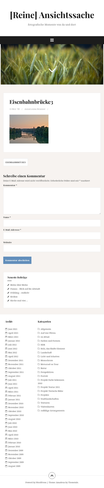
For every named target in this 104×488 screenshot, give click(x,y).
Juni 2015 (12, 329)
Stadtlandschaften (50, 398)
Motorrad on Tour (49, 364)
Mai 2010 (12, 430)
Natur (44, 368)
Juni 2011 (12, 383)
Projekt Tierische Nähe (52, 391)
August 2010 (14, 419)
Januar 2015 (14, 340)
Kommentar (10, 185)
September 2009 (16, 462)
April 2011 (13, 387)
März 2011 (13, 391)
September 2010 (16, 415)
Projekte (45, 395)
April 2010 (13, 434)
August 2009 (14, 466)
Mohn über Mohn (19, 284)
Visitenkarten (47, 406)
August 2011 (14, 376)
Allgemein (46, 329)
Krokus (13, 296)
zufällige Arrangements (52, 410)
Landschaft (46, 352)
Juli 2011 (12, 380)
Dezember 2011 (15, 360)
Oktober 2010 (14, 411)
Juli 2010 (12, 423)
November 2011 (15, 364)
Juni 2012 (12, 348)
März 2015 (13, 336)
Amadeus (60, 482)
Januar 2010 (14, 446)
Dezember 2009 (15, 450)
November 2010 (15, 407)
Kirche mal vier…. (19, 300)
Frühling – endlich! (19, 292)
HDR (43, 344)
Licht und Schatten (50, 356)
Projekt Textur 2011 (50, 387)
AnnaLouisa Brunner (35, 109)
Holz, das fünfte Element (53, 348)
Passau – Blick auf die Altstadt (25, 288)
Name (7, 217)
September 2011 (16, 372)
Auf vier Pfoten (48, 333)
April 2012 (13, 356)
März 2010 (13, 438)
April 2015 (13, 333)
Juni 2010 (12, 426)
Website (7, 242)
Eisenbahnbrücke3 (15, 162)
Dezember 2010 (15, 403)
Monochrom (47, 360)
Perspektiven (47, 372)
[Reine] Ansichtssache (52, 14)
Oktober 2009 (14, 458)
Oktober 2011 (14, 368)
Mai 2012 (12, 352)
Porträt (44, 376)
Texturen (45, 402)
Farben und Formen (50, 340)
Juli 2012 (12, 344)
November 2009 (15, 454)
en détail (45, 336)
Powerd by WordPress (35, 482)
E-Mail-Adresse (12, 229)
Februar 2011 (14, 395)
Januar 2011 (14, 399)
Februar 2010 (14, 442)
